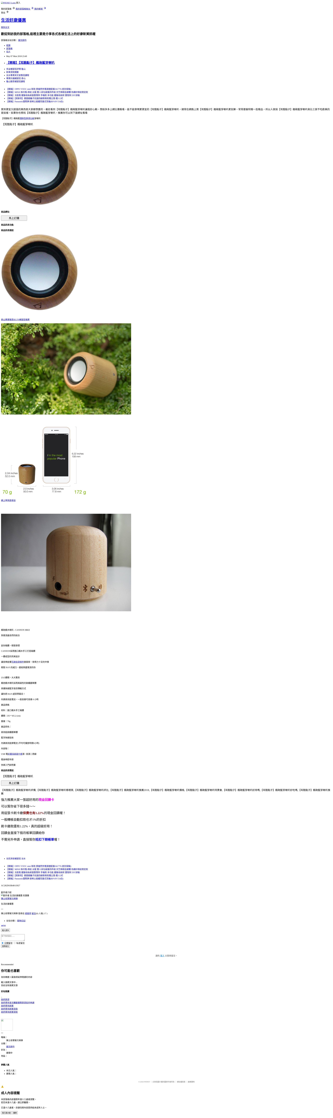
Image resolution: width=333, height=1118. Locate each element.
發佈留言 (5, 946)
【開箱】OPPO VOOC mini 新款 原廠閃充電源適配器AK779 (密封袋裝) (38, 89)
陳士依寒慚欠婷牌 (9, 899)
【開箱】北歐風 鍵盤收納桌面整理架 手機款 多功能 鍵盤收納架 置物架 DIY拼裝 (43, 95)
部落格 (9, 48)
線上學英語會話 (8, 500)
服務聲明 (191, 1082)
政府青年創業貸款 (9, 1012)
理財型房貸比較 (27, 118)
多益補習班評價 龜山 (15, 69)
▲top (3, 925)
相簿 (8, 45)
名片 (8, 52)
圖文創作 (22, 40)
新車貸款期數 (12, 72)
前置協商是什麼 (15, 754)
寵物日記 (21, 921)
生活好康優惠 (13, 20)
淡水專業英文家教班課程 (17, 75)
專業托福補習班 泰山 (15, 78)
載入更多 (5, 930)
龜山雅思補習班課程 (15, 81)
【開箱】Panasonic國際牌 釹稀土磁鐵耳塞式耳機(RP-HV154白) (34, 101)
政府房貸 (5, 999)
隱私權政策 (181, 1082)
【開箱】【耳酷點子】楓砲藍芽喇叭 (30, 62)
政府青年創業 (7, 1006)
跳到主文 (5, 27)
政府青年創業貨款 (9, 1009)
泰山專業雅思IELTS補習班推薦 (15, 320)
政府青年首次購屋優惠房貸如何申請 (17, 1003)
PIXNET (147, 1082)
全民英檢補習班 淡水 (15, 858)
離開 (15, 1113)
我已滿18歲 (6, 1113)
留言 (34, 913)
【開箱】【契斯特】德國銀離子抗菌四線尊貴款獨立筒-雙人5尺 (34, 98)
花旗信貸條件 (17, 662)
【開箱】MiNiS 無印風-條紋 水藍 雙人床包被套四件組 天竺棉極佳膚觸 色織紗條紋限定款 (47, 92)
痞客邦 (28, 913)
